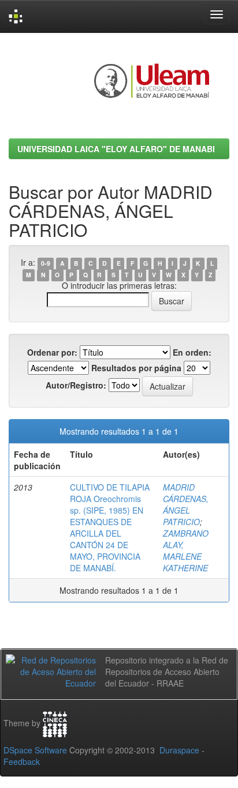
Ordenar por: (52, 352)
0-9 (45, 263)
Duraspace (179, 750)
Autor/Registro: (76, 385)
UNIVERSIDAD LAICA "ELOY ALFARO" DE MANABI (116, 148)
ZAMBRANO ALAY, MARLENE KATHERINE (186, 550)
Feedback (21, 761)
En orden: (192, 352)
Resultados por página (136, 368)
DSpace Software (35, 750)
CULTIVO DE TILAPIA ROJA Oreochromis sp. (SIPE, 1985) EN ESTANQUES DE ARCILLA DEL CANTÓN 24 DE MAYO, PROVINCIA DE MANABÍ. (110, 527)
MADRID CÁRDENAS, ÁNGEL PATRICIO (186, 504)
